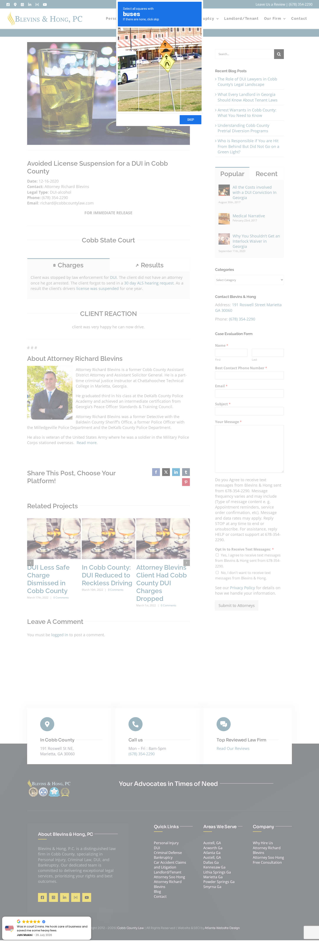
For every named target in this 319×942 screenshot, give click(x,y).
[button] (91, 916)
